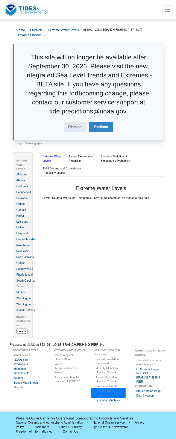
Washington (23, 298)
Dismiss (74, 127)
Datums (19, 378)
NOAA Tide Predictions (21, 362)
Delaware (22, 198)
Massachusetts (25, 239)
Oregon (20, 263)
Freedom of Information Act (34, 431)
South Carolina (25, 280)
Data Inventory (145, 395)
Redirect (101, 127)
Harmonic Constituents (22, 371)
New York (22, 251)
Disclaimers (41, 427)
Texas (20, 286)
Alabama (21, 174)
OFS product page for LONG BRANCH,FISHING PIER (148, 375)
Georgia (21, 210)
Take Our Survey (70, 427)
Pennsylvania (24, 269)
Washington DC (25, 304)
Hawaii (20, 215)
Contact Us (70, 431)
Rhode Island (24, 274)
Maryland (22, 233)
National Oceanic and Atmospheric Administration (49, 422)
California (22, 186)
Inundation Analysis (108, 400)
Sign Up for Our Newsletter (109, 427)
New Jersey (23, 245)
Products (36, 29)
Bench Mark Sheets (26, 382)
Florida (20, 204)
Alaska (20, 180)
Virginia (21, 292)
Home (20, 29)
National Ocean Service (109, 422)
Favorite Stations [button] (30, 34)
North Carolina (25, 257)
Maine (20, 227)
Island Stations (25, 310)
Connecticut (23, 192)
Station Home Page (148, 391)
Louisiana (22, 221)
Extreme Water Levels (63, 29)
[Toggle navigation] (167, 9)
